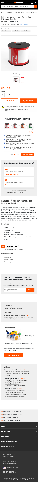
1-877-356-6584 (12, 193)
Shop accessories (8, 259)
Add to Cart (29, 101)
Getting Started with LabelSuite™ (14, 392)
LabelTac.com (18, 480)
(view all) (22, 370)
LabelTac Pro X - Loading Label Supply (16, 380)
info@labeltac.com (25, 193)
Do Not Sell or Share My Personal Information (23, 478)
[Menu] (2, 2)
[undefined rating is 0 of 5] (5, 24)
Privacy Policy (7, 478)
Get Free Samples (13, 355)
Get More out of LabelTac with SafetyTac (17, 371)
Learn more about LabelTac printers (13, 249)
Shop (3, 426)
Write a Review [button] (23, 24)
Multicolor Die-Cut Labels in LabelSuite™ (16, 394)
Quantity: (4, 91)
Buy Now (9, 101)
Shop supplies (7, 257)
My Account (5, 431)
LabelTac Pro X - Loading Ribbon (14, 382)
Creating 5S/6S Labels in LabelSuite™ (15, 396)
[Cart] (35, 3)
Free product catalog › (12, 174)
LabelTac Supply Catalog (13, 308)
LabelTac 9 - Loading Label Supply (15, 385)
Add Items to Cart (28, 154)
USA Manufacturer (12, 467)
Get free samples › (11, 185)
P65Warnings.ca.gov (10, 110)
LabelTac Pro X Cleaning (12, 384)
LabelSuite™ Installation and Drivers (15, 390)
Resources (5, 436)
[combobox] (19, 6)
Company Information (9, 441)
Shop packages (8, 261)
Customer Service (7, 447)
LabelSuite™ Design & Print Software (15, 315)
